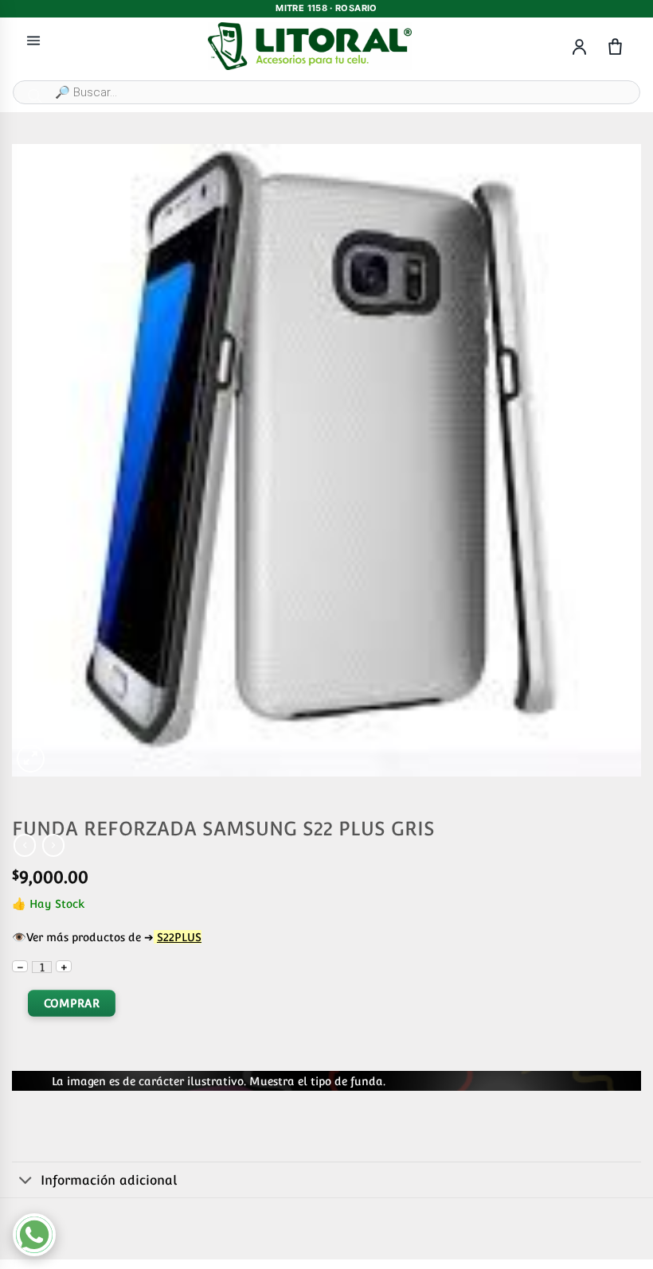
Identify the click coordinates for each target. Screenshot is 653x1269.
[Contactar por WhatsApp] (34, 1234)
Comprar (72, 1003)
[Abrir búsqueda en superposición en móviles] (326, 92)
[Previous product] (53, 845)
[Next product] (25, 845)
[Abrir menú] (33, 40)
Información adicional (109, 1180)
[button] (31, 759)
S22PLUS (179, 937)
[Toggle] (26, 1181)
